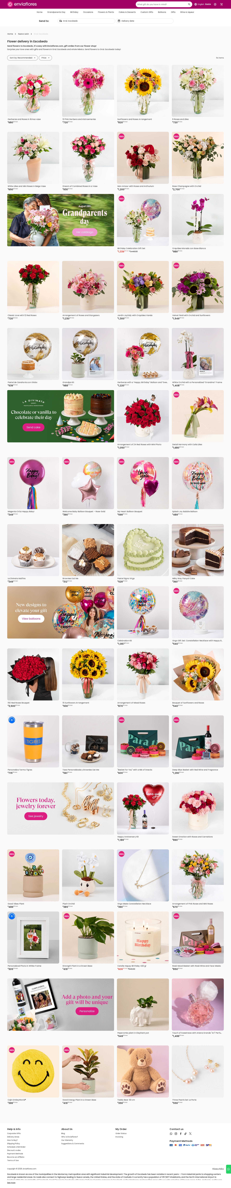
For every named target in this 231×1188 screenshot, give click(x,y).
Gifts (173, 12)
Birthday (74, 12)
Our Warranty (67, 1140)
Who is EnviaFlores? (69, 1137)
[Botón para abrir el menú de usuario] (215, 4)
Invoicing (119, 1137)
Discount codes (14, 1150)
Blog (63, 1133)
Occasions (88, 12)
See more (11, 1182)
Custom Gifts (147, 12)
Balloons (162, 12)
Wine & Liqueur (187, 12)
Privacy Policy (218, 1169)
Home (39, 12)
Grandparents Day (56, 12)
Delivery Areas (13, 1137)
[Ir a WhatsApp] (228, 1169)
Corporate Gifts (14, 1133)
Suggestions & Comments (72, 1143)
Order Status (121, 1133)
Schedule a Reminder (16, 1147)
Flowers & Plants (106, 12)
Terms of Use (13, 1160)
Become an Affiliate (15, 1157)
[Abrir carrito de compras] (221, 4)
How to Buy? (12, 1140)
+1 (210, 777)
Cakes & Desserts (127, 12)
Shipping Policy (13, 1143)
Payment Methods (15, 1153)
